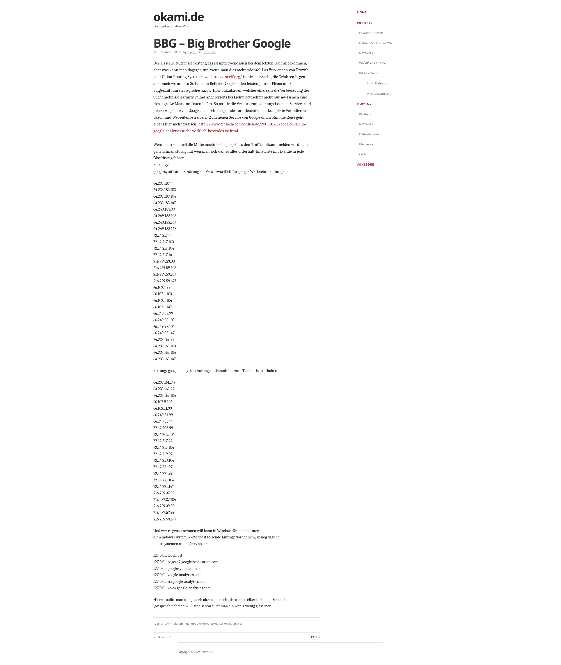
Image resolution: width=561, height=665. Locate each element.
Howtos (364, 104)
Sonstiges (366, 164)
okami (192, 52)
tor (240, 624)
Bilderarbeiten (369, 73)
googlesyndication (215, 624)
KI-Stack (365, 114)
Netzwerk (366, 53)
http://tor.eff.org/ (226, 76)
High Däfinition (378, 83)
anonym (166, 624)
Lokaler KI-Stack (371, 33)
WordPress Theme (372, 63)
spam (233, 624)
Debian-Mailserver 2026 (376, 43)
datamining (182, 624)
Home (362, 12)
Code (363, 154)
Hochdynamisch (379, 93)
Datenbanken (369, 134)
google (196, 624)
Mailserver (367, 144)
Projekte (365, 23)
